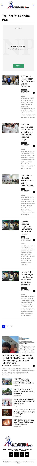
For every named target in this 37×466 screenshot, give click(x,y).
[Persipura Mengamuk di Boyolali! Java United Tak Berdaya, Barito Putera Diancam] (7, 402)
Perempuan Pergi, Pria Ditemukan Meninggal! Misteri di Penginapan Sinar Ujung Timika (24, 412)
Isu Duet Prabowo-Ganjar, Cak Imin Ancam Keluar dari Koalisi (26, 227)
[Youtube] (27, 454)
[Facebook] (11, 454)
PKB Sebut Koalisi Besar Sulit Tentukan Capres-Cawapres (27, 81)
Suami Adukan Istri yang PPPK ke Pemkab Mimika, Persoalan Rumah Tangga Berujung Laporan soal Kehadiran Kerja (17, 359)
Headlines (24, 89)
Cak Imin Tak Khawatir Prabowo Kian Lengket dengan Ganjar (27, 180)
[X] (22, 454)
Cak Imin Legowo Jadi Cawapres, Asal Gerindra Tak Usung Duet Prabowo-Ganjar (28, 132)
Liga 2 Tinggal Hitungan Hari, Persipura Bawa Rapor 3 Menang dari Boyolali (24, 391)
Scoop (23, 188)
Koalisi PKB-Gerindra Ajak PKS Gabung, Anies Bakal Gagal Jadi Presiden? (27, 278)
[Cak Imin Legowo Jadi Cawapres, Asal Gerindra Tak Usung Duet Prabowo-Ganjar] (10, 128)
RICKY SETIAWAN (6, 365)
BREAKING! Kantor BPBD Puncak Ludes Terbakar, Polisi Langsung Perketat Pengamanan (24, 422)
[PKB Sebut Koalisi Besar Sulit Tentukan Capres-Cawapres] (10, 80)
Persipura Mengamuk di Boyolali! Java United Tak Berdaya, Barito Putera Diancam (24, 401)
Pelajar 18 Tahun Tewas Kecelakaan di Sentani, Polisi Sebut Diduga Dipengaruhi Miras (24, 381)
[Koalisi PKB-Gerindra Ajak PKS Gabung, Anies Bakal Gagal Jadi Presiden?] (10, 276)
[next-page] (11, 326)
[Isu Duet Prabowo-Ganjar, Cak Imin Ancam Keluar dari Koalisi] (10, 225)
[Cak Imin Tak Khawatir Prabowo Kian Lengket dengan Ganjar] (10, 179)
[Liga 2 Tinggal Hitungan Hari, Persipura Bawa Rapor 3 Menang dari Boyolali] (7, 391)
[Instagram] (16, 454)
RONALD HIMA (25, 91)
